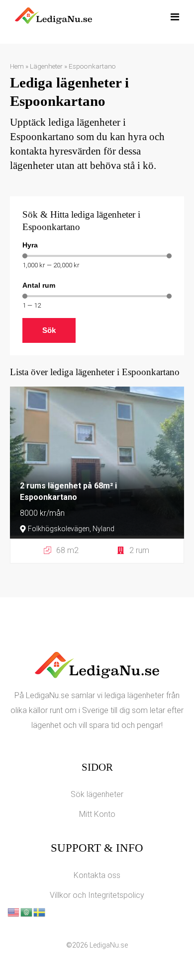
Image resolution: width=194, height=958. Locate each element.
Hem (17, 66)
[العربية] (26, 911)
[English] (13, 911)
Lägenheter (46, 66)
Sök (49, 330)
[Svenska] (39, 911)
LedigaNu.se (109, 945)
